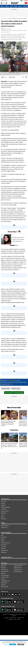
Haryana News (4, 569)
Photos (2, 539)
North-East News (5, 575)
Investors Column (5, 511)
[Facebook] (2, 594)
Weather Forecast (5, 525)
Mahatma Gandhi (6, 388)
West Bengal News (18, 571)
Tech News (3, 546)
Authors (2, 516)
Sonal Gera (8, 28)
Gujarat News (4, 582)
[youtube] (12, 594)
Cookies (4, 641)
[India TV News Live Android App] (6, 601)
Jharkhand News (5, 571)
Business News (4, 550)
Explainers (3, 548)
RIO (15, 619)
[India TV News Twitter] (25, 0)
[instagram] (9, 594)
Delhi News (3, 567)
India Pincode (4, 527)
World (15, 6)
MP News (3, 573)
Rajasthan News (17, 567)
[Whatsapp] (23, 77)
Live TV (2, 514)
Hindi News (3, 513)
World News (3, 537)
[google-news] (19, 594)
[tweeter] (5, 594)
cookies (5, 644)
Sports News (4, 544)
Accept (12, 644)
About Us (3, 503)
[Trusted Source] (12, 77)
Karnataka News (4, 586)
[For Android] (6, 609)
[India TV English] (15, 3)
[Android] (22, 0)
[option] (14, 239)
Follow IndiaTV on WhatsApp (13, 392)
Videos (7, 6)
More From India (14, 408)
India (11, 6)
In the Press (3, 509)
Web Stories (3, 518)
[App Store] (18, 601)
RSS (19, 619)
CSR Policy (10, 619)
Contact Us (3, 501)
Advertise (3, 505)
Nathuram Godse (16, 388)
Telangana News (17, 569)
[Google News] (4, 77)
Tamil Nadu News (5, 577)
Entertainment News (5, 542)
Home (2, 6)
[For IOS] (18, 609)
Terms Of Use (13, 617)
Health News (4, 552)
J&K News (3, 584)
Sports (20, 6)
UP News (3, 579)
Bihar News (3, 565)
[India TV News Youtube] (26, 0)
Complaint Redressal (5, 507)
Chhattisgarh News (5, 581)
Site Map (6, 617)
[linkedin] (16, 594)
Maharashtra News (18, 565)
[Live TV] (26, 3)
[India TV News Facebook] (24, 0)
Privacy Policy (21, 617)
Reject (20, 644)
